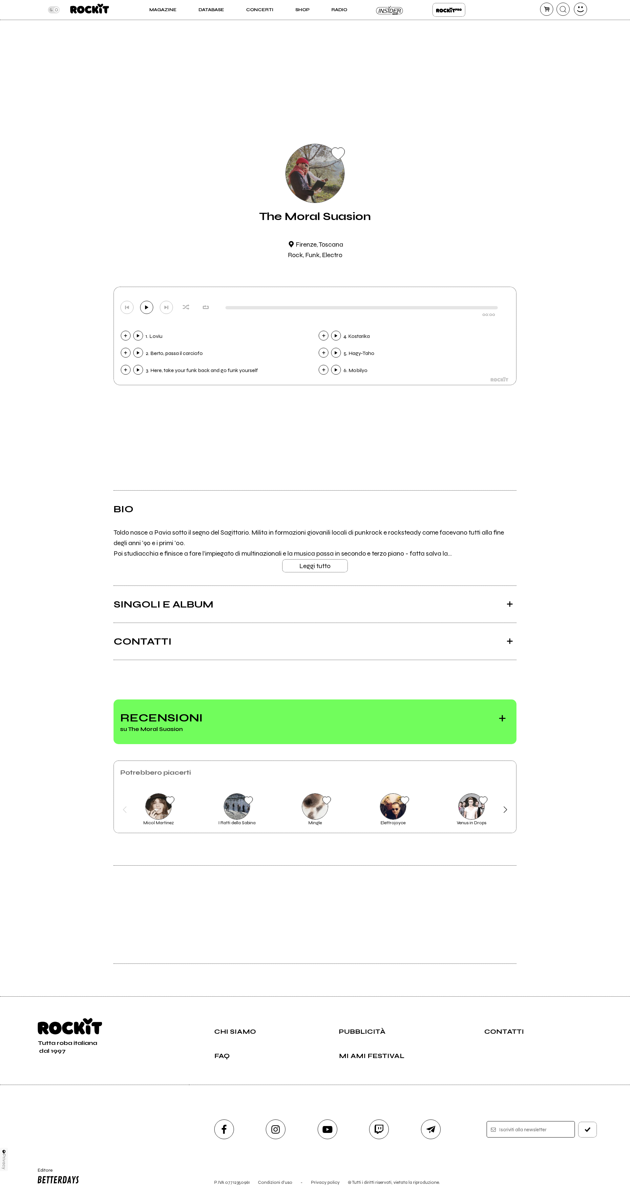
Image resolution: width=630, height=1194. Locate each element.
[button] (124, 810)
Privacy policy (325, 1182)
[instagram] (275, 1129)
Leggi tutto (314, 566)
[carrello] (546, 9)
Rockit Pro (448, 10)
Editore (42, 1173)
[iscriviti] (587, 1130)
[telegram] (431, 1129)
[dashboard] (580, 9)
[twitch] (379, 1129)
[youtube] (327, 1129)
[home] (89, 10)
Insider (389, 9)
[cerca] (563, 9)
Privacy (4, 1161)
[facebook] (224, 1129)
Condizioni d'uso (275, 1182)
